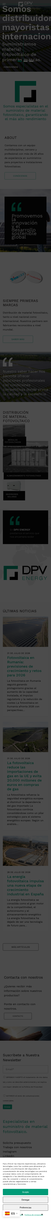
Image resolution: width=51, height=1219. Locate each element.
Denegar (25, 1200)
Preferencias (25, 1207)
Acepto (25, 1192)
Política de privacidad (34, 1215)
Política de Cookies (15, 1215)
